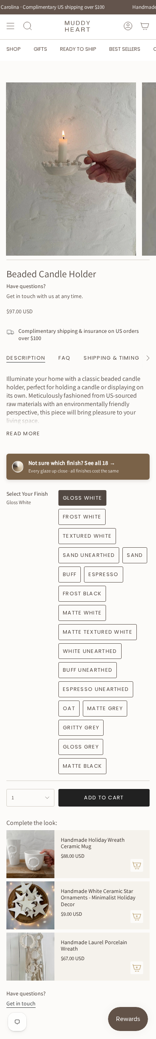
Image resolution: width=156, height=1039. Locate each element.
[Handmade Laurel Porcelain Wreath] (30, 957)
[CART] (144, 26)
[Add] (136, 865)
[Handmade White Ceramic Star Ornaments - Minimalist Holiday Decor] (30, 905)
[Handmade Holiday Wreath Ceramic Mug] (30, 854)
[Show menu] (10, 26)
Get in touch (21, 1003)
